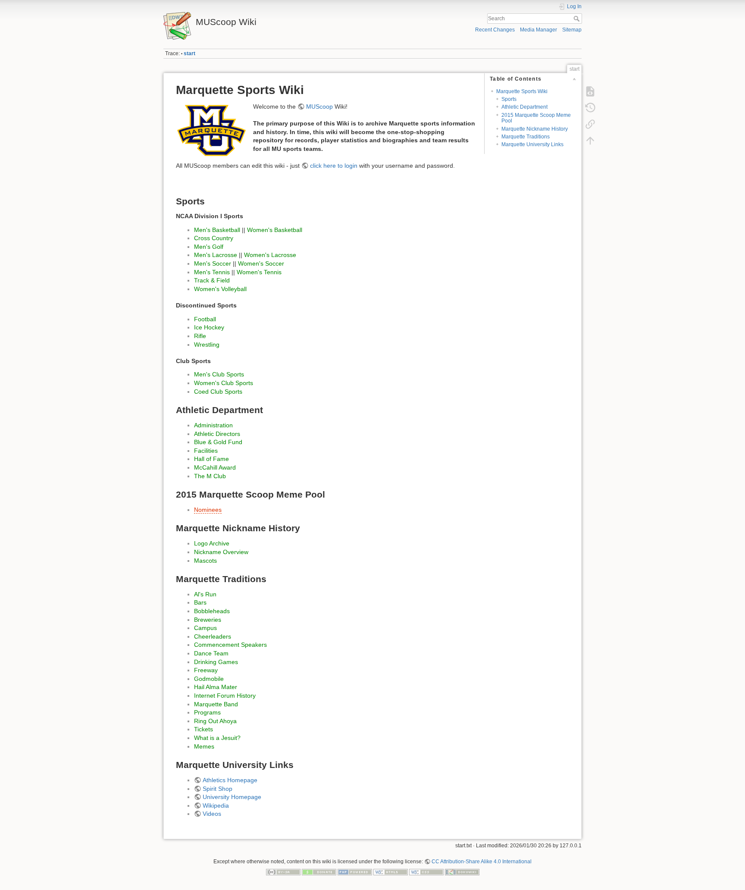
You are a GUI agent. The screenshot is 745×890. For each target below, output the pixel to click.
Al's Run (205, 594)
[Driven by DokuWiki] (462, 871)
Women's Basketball (274, 229)
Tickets (203, 729)
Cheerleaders (212, 636)
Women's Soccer (261, 263)
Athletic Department (524, 107)
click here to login (333, 165)
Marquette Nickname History (534, 129)
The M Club (210, 476)
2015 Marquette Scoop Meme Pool (536, 118)
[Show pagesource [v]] (590, 91)
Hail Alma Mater (215, 686)
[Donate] (319, 871)
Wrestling (206, 344)
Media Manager (538, 30)
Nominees (208, 509)
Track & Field (212, 280)
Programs (207, 712)
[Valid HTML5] (390, 871)
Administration (213, 425)
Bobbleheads (212, 611)
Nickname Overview (221, 551)
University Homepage (232, 796)
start (189, 53)
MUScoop (319, 106)
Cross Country (213, 238)
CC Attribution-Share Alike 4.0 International (482, 862)
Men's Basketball (217, 229)
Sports (508, 99)
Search (577, 19)
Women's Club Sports (223, 382)
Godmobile (209, 678)
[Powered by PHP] (355, 871)
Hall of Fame (211, 458)
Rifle (200, 335)
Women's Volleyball (220, 288)
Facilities (206, 450)
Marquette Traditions (525, 137)
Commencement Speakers (230, 644)
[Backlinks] (590, 124)
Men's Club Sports (219, 374)
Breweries (207, 619)
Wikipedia (216, 805)
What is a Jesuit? (217, 737)
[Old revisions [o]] (590, 108)
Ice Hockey (209, 327)
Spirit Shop (217, 788)
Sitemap (572, 30)
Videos (212, 813)
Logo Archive (211, 543)
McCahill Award (215, 467)
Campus (205, 627)
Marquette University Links (532, 144)
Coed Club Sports (218, 391)
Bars (200, 602)
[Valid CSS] (426, 871)
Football (205, 319)
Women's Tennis (259, 272)
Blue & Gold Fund (218, 442)
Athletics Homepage (230, 780)
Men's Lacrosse (215, 254)
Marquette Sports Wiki (522, 91)
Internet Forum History (225, 695)
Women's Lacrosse (270, 254)
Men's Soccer (212, 263)
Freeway (206, 670)
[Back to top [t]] (590, 140)
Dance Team (211, 653)
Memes (204, 746)
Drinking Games (216, 661)
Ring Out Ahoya (215, 721)
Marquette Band (216, 704)
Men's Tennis (212, 272)
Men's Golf (208, 246)
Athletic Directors (217, 433)
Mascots (205, 560)
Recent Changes (495, 30)
